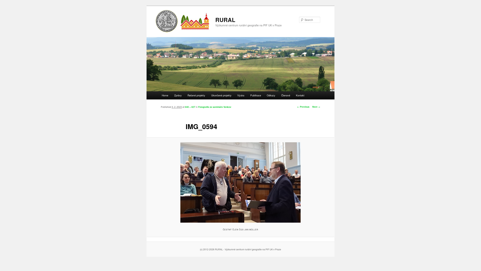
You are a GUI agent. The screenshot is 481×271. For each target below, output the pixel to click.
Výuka (240, 95)
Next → (316, 106)
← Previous (303, 106)
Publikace (255, 95)
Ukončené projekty (221, 95)
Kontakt (300, 95)
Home (165, 95)
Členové (285, 95)
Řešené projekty (196, 95)
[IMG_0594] (240, 182)
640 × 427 (190, 107)
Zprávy (178, 95)
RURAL (225, 20)
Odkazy (271, 95)
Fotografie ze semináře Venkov (214, 107)
